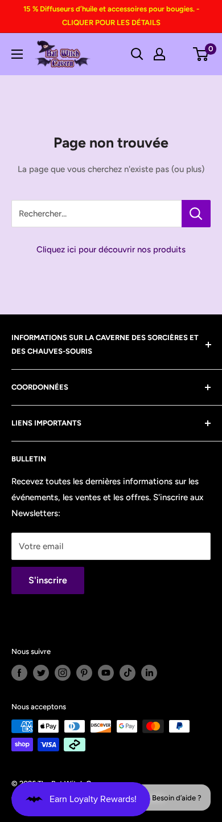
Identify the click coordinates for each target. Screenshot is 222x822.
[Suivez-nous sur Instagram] (63, 673)
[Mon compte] (159, 54)
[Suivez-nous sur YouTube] (106, 673)
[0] (201, 54)
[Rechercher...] (196, 213)
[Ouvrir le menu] (17, 54)
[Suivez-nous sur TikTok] (127, 673)
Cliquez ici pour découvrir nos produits (111, 249)
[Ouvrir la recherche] (137, 54)
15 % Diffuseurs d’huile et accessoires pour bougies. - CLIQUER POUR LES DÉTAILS (111, 16)
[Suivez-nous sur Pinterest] (84, 673)
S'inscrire (47, 580)
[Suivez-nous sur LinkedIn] (149, 673)
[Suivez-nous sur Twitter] (41, 673)
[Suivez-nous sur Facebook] (19, 673)
